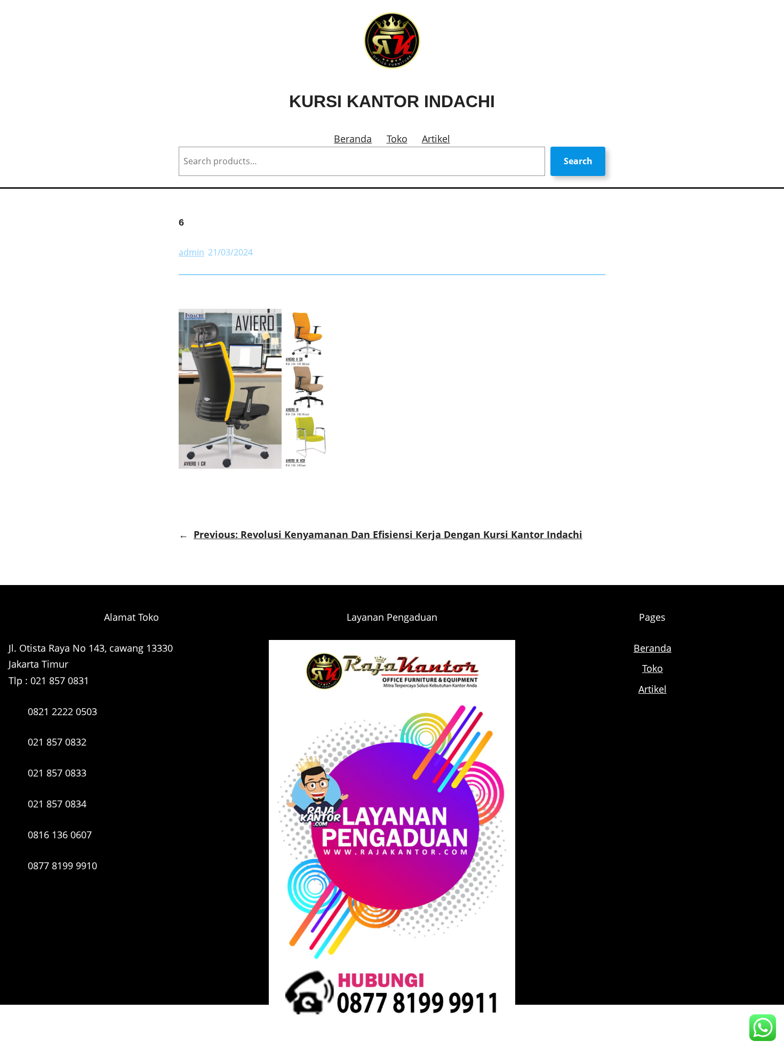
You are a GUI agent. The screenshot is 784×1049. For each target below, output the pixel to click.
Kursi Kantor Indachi (392, 101)
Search (578, 161)
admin (191, 252)
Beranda (353, 138)
